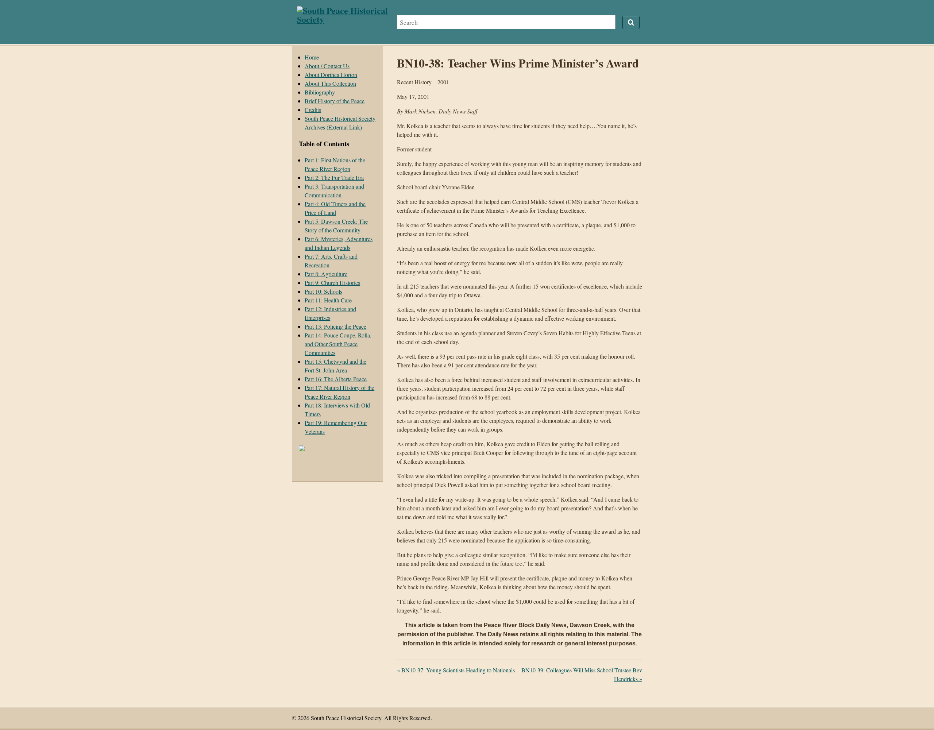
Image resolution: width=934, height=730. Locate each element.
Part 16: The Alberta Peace (336, 379)
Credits (313, 109)
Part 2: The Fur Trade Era (334, 177)
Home (312, 57)
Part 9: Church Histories (332, 282)
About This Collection (330, 83)
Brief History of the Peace (334, 101)
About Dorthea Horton (331, 74)
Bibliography (320, 92)
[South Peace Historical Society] (347, 19)
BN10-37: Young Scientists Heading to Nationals (456, 670)
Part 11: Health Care (328, 300)
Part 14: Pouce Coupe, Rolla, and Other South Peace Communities (338, 343)
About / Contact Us (327, 66)
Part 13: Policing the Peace (335, 326)
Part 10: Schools (323, 291)
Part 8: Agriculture (326, 274)
